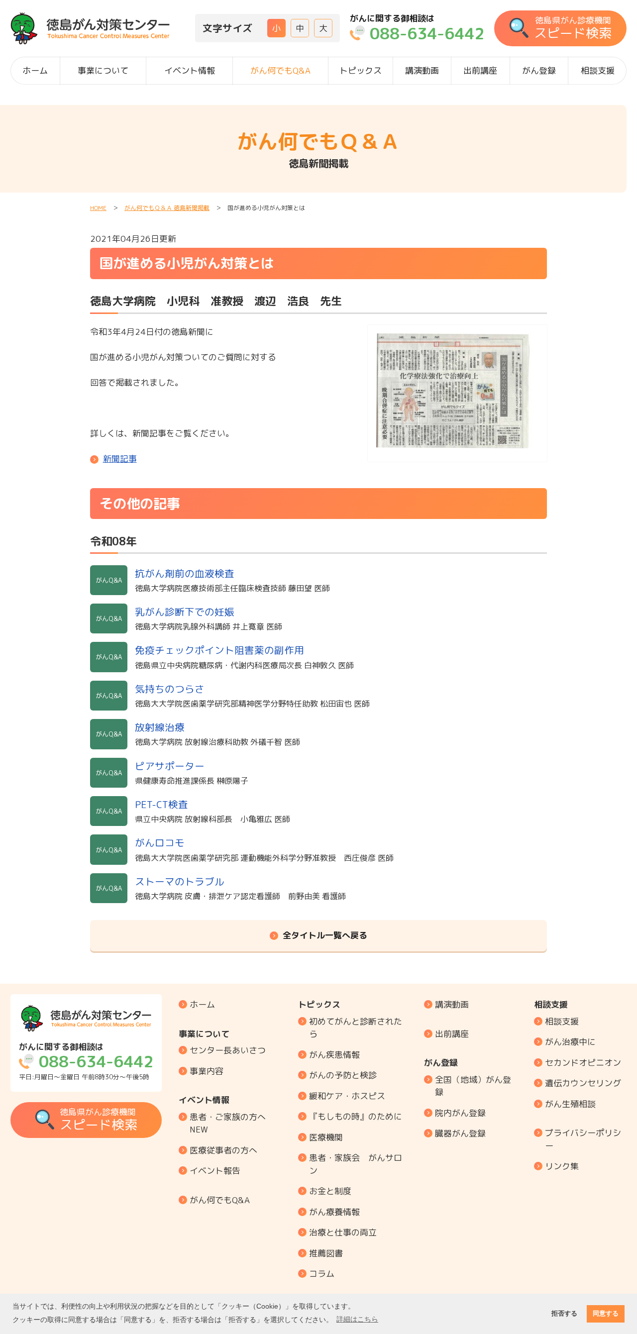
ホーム (35, 70)
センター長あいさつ (228, 1050)
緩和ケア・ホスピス (347, 1096)
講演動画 (422, 70)
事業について (103, 70)
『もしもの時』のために (355, 1116)
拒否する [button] (564, 1313)
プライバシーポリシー (583, 1139)
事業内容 (206, 1071)
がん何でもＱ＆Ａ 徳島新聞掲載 (167, 208)
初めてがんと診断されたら (355, 1028)
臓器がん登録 (460, 1133)
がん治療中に (570, 1041)
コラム (321, 1273)
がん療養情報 (334, 1212)
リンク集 (562, 1166)
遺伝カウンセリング (583, 1083)
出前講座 (480, 70)
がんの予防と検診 (343, 1075)
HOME (98, 208)
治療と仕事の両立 (343, 1232)
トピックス (360, 70)
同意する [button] (606, 1313)
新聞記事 (120, 458)
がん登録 (539, 70)
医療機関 (326, 1137)
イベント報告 (215, 1170)
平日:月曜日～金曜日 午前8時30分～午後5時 (86, 1061)
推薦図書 (326, 1253)
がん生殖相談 (570, 1104)
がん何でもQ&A (280, 70)
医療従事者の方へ (223, 1150)
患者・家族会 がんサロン (355, 1164)
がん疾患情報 (334, 1054)
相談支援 (598, 70)
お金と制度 (330, 1191)
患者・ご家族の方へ (228, 1123)
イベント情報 (189, 70)
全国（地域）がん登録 (473, 1086)
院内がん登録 (460, 1113)
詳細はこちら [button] (357, 1319)
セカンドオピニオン (583, 1062)
